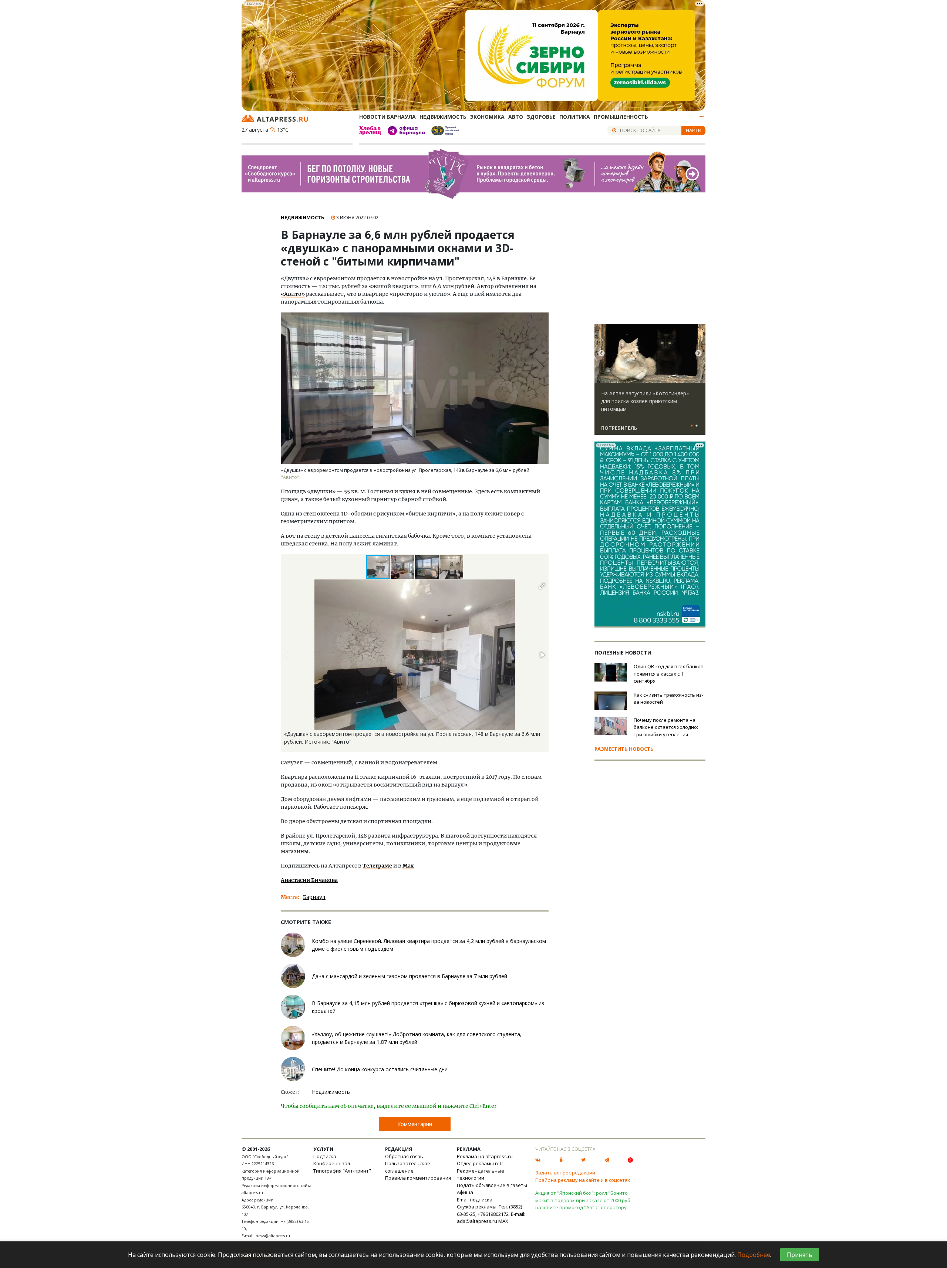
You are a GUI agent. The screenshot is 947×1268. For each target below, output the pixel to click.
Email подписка (474, 1199)
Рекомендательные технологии (480, 1174)
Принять (799, 1255)
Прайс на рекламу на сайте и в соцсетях (582, 1180)
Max (408, 865)
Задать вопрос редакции (565, 1172)
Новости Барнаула (387, 116)
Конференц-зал (331, 1163)
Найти (693, 130)
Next (698, 353)
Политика (574, 116)
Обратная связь (404, 1156)
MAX (503, 1221)
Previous (601, 353)
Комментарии (414, 1123)
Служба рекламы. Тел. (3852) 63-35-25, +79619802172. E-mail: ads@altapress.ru (491, 1213)
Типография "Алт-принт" (342, 1170)
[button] (403, 566)
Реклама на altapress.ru (485, 1156)
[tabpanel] (649, 383)
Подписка (324, 1156)
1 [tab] (692, 426)
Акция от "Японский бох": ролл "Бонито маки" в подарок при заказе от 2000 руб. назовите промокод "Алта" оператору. (583, 1200)
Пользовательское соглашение (407, 1167)
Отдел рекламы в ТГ (480, 1163)
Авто (515, 116)
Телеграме (377, 865)
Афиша (465, 1192)
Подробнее (753, 1255)
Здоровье (541, 116)
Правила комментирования (418, 1177)
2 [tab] (696, 426)
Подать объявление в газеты (492, 1185)
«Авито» (293, 294)
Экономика (487, 116)
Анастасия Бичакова (309, 880)
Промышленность (621, 116)
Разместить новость (624, 748)
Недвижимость (442, 116)
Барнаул (314, 897)
